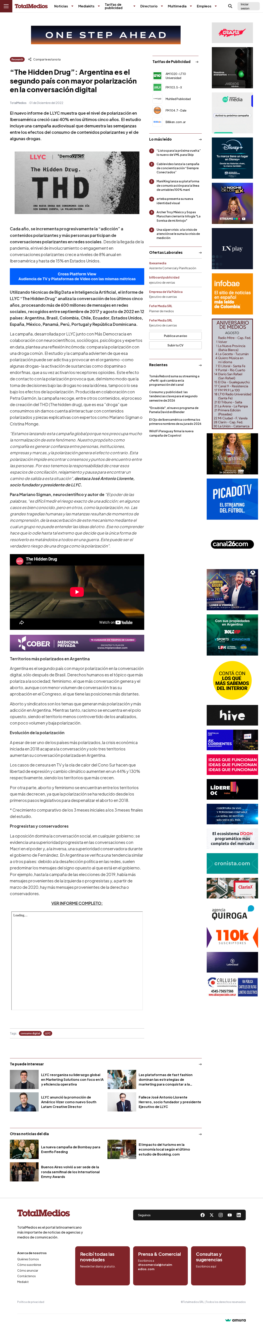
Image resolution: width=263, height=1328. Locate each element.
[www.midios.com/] (232, 67)
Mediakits (86, 6)
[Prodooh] (232, 838)
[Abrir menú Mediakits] (99, 6)
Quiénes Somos (28, 1259)
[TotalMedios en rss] (239, 1215)
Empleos (204, 6)
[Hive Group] (232, 715)
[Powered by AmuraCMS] (235, 1320)
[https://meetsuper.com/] (232, 764)
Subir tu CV (175, 345)
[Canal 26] (232, 544)
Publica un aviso (175, 336)
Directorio (149, 6)
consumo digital (30, 1033)
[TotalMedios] (50, 1214)
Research (17, 59)
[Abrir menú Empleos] (215, 6)
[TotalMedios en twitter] (212, 1215)
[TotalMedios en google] (221, 1215)
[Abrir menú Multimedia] (191, 6)
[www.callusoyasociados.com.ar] (232, 987)
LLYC (48, 1033)
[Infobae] (232, 294)
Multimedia (177, 6)
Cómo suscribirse (29, 1264)
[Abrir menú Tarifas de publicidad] (134, 6)
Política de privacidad (30, 1302)
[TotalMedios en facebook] (203, 1215)
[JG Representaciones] (232, 680)
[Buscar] (230, 6)
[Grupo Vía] (232, 789)
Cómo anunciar (27, 1270)
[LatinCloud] (232, 962)
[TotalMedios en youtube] (230, 1215)
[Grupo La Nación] (232, 248)
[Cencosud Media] (232, 112)
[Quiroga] (232, 913)
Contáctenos (26, 1276)
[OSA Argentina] (106, 35)
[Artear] (232, 814)
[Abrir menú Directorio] (162, 6)
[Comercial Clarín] (232, 888)
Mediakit (23, 1282)
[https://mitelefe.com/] (232, 203)
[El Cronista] (232, 863)
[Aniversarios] (232, 374)
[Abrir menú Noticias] (72, 6)
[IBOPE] (77, 276)
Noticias (61, 6)
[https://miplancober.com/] (77, 643)
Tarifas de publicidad (113, 6)
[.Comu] (232, 499)
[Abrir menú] (6, 6)
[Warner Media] (232, 453)
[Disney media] (232, 158)
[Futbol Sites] (232, 635)
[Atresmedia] (232, 589)
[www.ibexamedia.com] (232, 740)
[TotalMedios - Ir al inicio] (31, 6)
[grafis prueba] (232, 32)
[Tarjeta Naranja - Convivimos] (232, 937)
